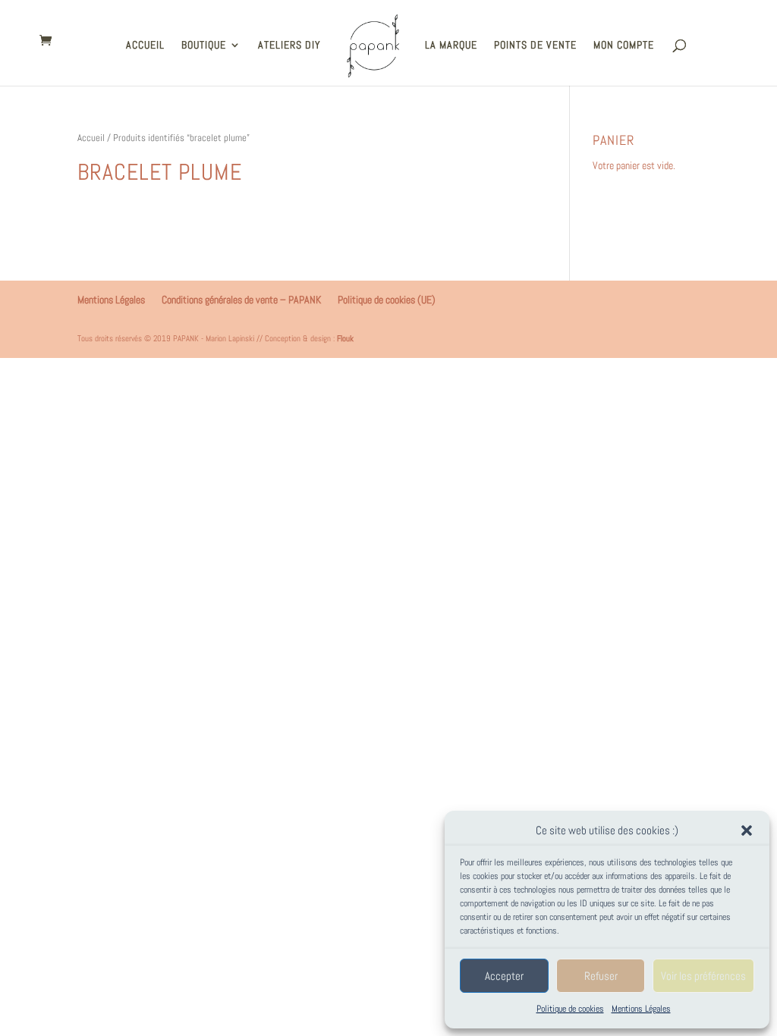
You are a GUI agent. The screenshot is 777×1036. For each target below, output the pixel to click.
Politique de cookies (570, 1009)
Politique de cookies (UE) (387, 299)
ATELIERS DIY (289, 45)
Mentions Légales (641, 1009)
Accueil (91, 137)
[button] (746, 830)
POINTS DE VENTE (535, 45)
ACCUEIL (145, 45)
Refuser (601, 976)
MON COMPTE (623, 45)
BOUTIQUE (203, 45)
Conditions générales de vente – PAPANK (241, 299)
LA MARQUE (451, 45)
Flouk (345, 338)
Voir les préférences (703, 976)
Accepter (504, 976)
